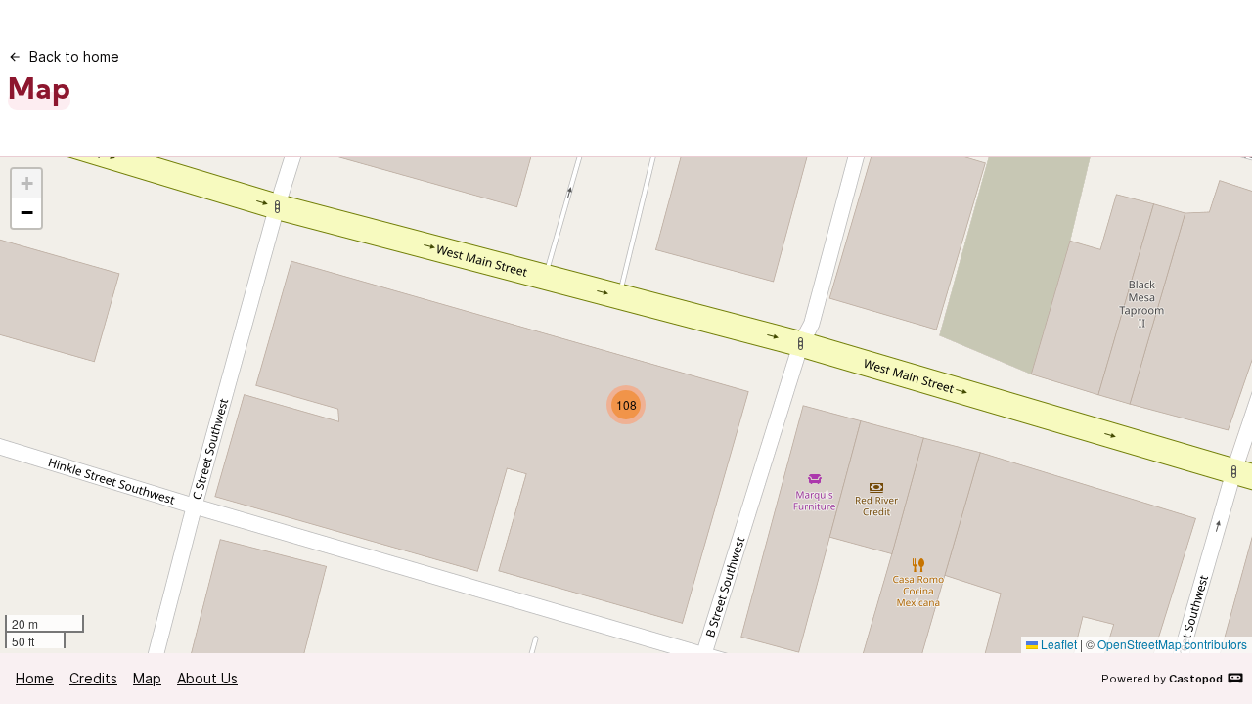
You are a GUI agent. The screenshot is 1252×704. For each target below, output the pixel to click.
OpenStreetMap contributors (1172, 644)
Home (35, 678)
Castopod (1196, 678)
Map (147, 678)
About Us (207, 678)
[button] (626, 404)
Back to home (74, 56)
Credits (93, 678)
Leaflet (1057, 644)
